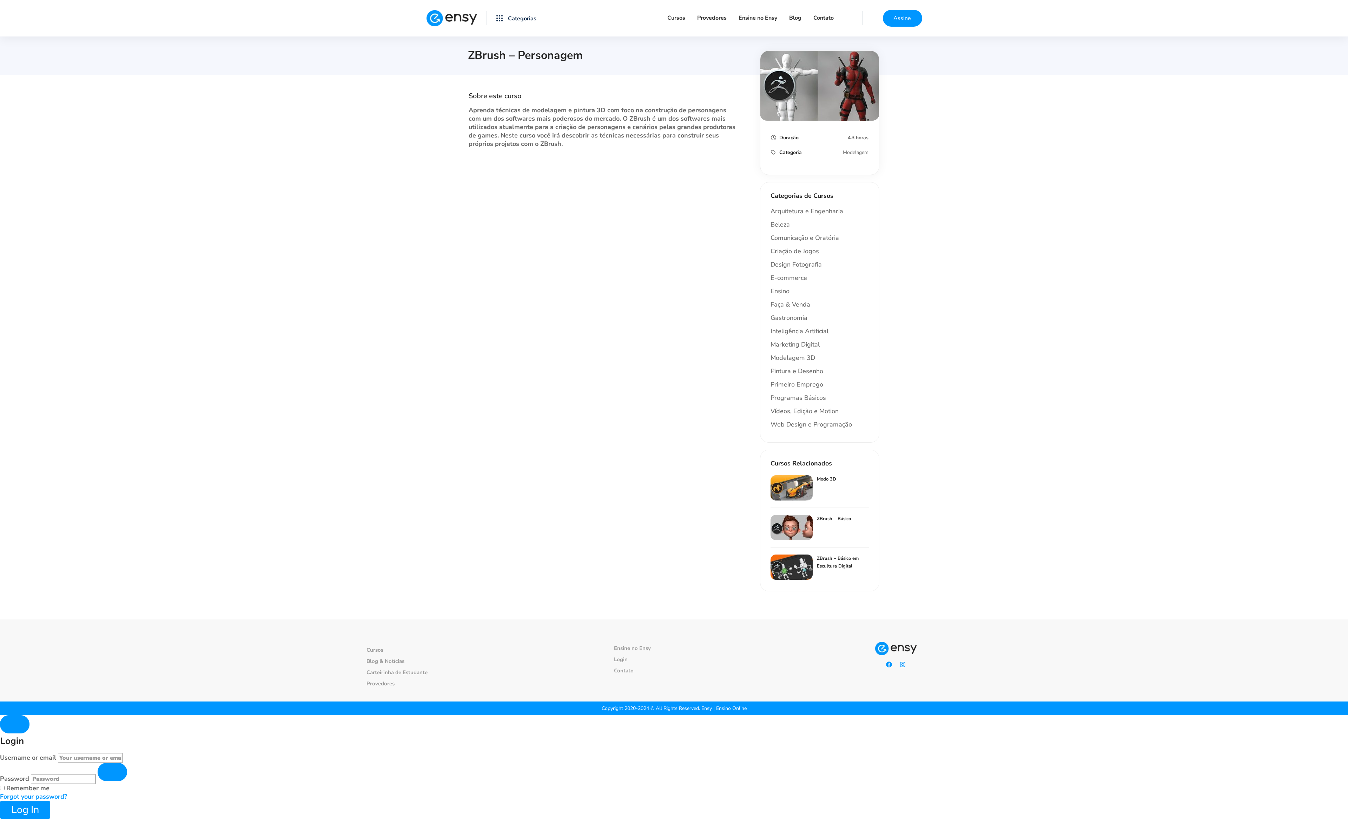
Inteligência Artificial (799, 331)
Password (14, 778)
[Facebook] (889, 665)
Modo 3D (826, 479)
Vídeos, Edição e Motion (805, 411)
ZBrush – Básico (834, 519)
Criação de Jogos (795, 251)
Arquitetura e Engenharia (807, 211)
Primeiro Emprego (797, 384)
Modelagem (855, 152)
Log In (25, 810)
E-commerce (789, 278)
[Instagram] (902, 665)
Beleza (780, 224)
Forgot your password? (33, 796)
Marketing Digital (795, 344)
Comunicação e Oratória (805, 238)
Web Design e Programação (811, 424)
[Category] (516, 18)
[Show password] (112, 772)
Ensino (780, 291)
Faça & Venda (790, 304)
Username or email (28, 757)
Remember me (27, 788)
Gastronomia (789, 318)
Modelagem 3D (793, 358)
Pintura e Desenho (797, 371)
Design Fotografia (796, 264)
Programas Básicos (798, 398)
